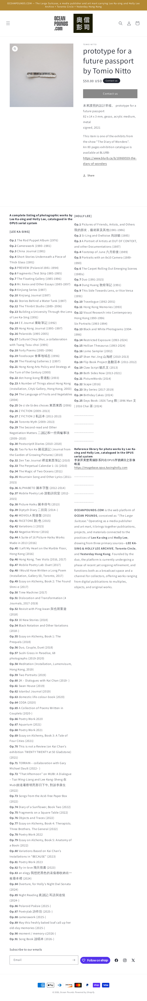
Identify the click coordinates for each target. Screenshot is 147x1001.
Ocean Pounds (67, 992)
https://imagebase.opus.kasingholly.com (100, 467)
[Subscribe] (74, 960)
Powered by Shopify (85, 992)
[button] (8, 23)
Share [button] (91, 175)
